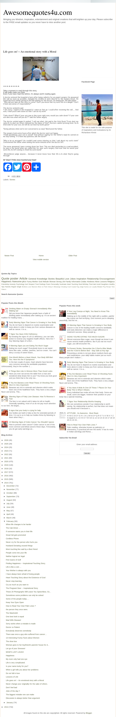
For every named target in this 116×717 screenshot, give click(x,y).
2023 (6, 451)
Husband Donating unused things (19, 546)
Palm (45, 287)
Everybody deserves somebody (18, 631)
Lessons (103, 282)
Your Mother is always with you (18, 570)
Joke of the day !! (13, 691)
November (10, 489)
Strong (59, 282)
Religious (111, 282)
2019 (6, 465)
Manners (34, 287)
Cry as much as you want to (17, 585)
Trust (37, 284)
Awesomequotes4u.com (37, 12)
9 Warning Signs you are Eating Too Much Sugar (28, 346)
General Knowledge (37, 279)
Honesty (12, 284)
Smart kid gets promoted (16, 535)
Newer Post (9, 256)
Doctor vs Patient (13, 627)
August (9, 500)
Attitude (46, 282)
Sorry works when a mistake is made (21, 624)
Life (63, 282)
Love (67, 279)
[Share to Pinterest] (19, 176)
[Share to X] (16, 176)
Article (23, 278)
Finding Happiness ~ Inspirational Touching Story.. (26, 563)
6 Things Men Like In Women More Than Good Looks (30, 371)
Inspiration (81, 279)
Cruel (69, 287)
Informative (76, 282)
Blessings (57, 287)
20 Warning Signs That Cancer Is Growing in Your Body (89, 325)
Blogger (89, 713)
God (40, 282)
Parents (8, 287)
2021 (6, 458)
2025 (6, 444)
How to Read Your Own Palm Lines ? (21, 606)
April (8, 514)
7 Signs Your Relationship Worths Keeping (84, 401)
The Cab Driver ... (13, 528)
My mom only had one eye (16, 659)
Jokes (73, 279)
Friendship (5, 284)
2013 (6, 707)
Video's (3, 289)
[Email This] (12, 176)
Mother (35, 282)
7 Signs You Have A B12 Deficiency (23, 334)
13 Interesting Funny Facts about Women (22, 638)
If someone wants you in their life (19, 531)
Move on (41, 287)
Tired (91, 284)
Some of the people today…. (17, 599)
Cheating (64, 287)
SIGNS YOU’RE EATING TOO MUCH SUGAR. (86, 337)
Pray (104, 287)
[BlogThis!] (14, 176)
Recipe (108, 287)
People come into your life (16, 553)
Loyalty (94, 287)
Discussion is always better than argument (23, 698)
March (9, 518)
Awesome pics (19, 281)
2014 (6, 483)
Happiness (6, 281)
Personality (55, 284)
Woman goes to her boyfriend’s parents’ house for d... (27, 645)
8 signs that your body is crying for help (25, 410)
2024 (6, 447)
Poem (48, 284)
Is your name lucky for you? (17, 666)
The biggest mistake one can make (20, 695)
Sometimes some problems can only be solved (24, 595)
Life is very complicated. (15, 663)
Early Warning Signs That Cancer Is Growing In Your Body (32, 322)
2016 (6, 476)
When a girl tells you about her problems (22, 670)
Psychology (20, 284)
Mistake (99, 287)
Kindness (90, 282)
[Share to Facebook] (18, 176)
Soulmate (62, 284)
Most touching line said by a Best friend (22, 549)
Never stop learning (14, 581)
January (9, 703)
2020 (6, 461)
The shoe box (11, 641)
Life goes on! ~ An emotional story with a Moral (25, 680)
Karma (86, 287)
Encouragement (107, 279)
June (8, 507)
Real (80, 284)
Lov (90, 287)
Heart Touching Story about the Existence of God (25, 578)
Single (19, 287)
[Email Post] (8, 176)
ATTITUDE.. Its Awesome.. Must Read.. (83, 413)
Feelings (42, 284)
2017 (6, 472)
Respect (32, 284)
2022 (6, 454)
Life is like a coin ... (13, 567)
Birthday (85, 284)
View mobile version (41, 260)
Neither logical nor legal (15, 556)
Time (113, 287)
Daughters (105, 284)
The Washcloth (12, 613)
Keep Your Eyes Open (15, 602)
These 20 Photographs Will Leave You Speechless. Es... (28, 592)
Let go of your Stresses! (15, 648)
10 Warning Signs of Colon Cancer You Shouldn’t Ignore (31, 422)
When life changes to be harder (18, 524)
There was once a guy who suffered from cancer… (26, 634)
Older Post (72, 256)
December (10, 486)
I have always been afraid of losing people (23, 574)
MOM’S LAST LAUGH (15, 652)
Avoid (98, 284)
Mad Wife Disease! (13, 620)
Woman (52, 282)
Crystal (73, 287)
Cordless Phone (12, 539)
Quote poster (9, 278)
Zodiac (83, 282)
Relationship (93, 279)
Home (41, 256)
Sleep (50, 287)
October (10, 493)
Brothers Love (26, 287)
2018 (6, 469)
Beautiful (60, 279)
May (8, 511)
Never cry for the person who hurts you (21, 542)
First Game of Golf (13, 560)
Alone (97, 282)
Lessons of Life (12, 677)
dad (94, 284)
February (10, 521)
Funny (29, 282)
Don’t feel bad (11, 687)
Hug (77, 287)
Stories (12, 180)
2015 (6, 479)
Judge (82, 287)
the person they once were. (17, 609)
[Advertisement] (47, 36)
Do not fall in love (13, 673)
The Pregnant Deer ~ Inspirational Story (22, 588)
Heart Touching (72, 284)
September (11, 496)
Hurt (26, 284)
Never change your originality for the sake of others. (27, 684)
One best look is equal (15, 617)
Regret (13, 287)
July (8, 504)
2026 (6, 440)
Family (68, 282)
